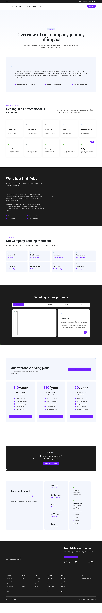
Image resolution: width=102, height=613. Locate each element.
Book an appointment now (51, 463)
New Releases (37, 589)
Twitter (76, 517)
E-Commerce (10, 589)
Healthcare (50, 578)
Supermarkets (51, 586)
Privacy (63, 591)
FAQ (41, 6)
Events (23, 589)
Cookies (63, 583)
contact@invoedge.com (87, 578)
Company (18, 6)
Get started (21, 416)
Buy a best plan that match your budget (80, 369)
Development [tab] (18, 305)
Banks (49, 581)
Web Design (66, 129)
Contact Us (91, 6)
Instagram (77, 520)
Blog (23, 578)
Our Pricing (36, 581)
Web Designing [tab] (68, 305)
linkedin (76, 523)
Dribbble (77, 514)
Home (11, 6)
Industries (50, 589)
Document (63, 586)
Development (12, 129)
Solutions (36, 591)
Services (34, 6)
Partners (23, 583)
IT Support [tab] (84, 305)
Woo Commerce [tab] (35, 305)
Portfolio (26, 6)
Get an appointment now (71, 557)
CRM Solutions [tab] (52, 305)
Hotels (49, 591)
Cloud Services (12, 149)
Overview (36, 586)
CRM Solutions (49, 129)
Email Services (67, 149)
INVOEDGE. (93, 1)
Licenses (63, 578)
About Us (24, 581)
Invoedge (94, 599)
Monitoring (48, 149)
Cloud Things (10, 586)
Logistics (50, 583)
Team (23, 591)
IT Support (84, 149)
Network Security (31, 149)
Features (36, 583)
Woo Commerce (31, 129)
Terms (62, 589)
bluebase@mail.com (32, 496)
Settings (63, 581)
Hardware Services (86, 129)
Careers (23, 586)
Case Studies (37, 578)
